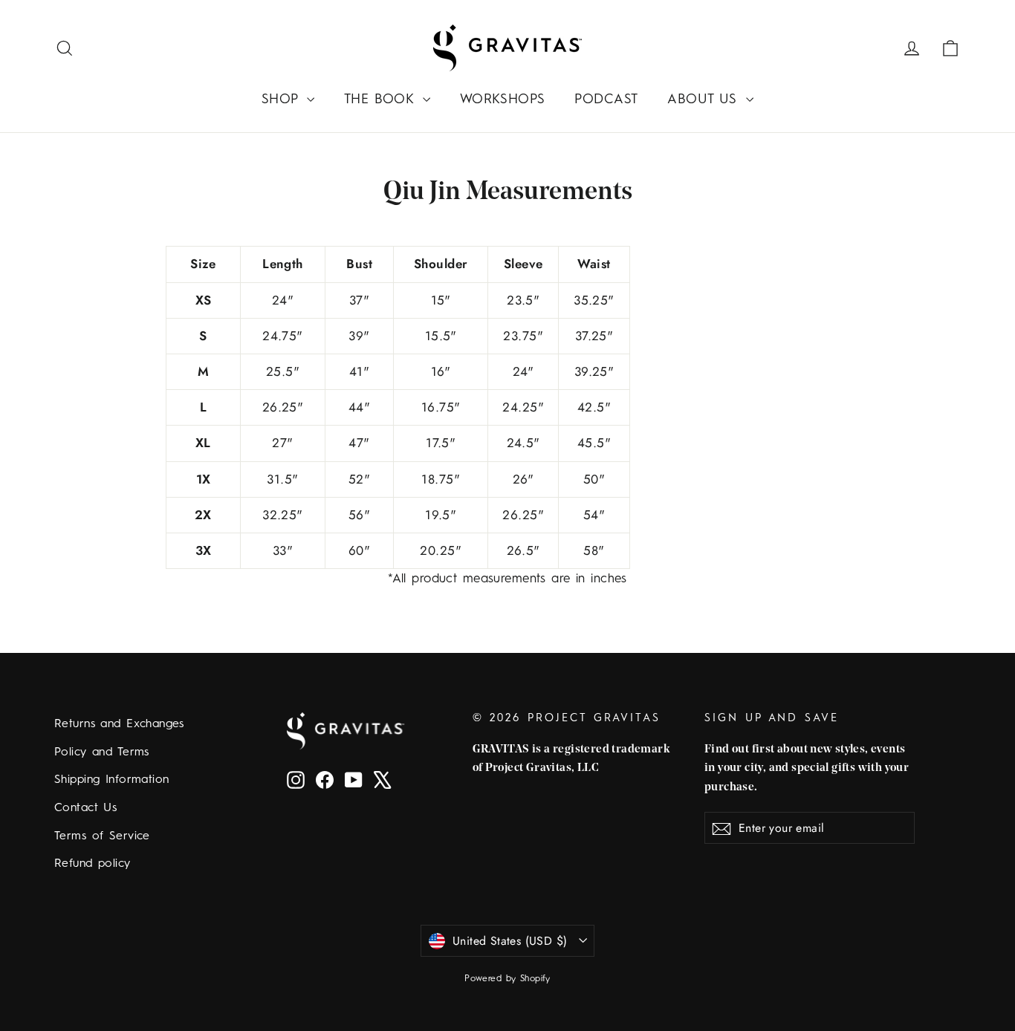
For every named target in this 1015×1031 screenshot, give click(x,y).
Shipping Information (111, 780)
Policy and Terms (101, 752)
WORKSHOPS (502, 99)
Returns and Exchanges (119, 724)
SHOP (282, 99)
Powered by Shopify (507, 979)
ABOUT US (704, 99)
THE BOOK (381, 99)
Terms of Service (102, 836)
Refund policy (92, 864)
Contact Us (85, 808)
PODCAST (606, 99)
